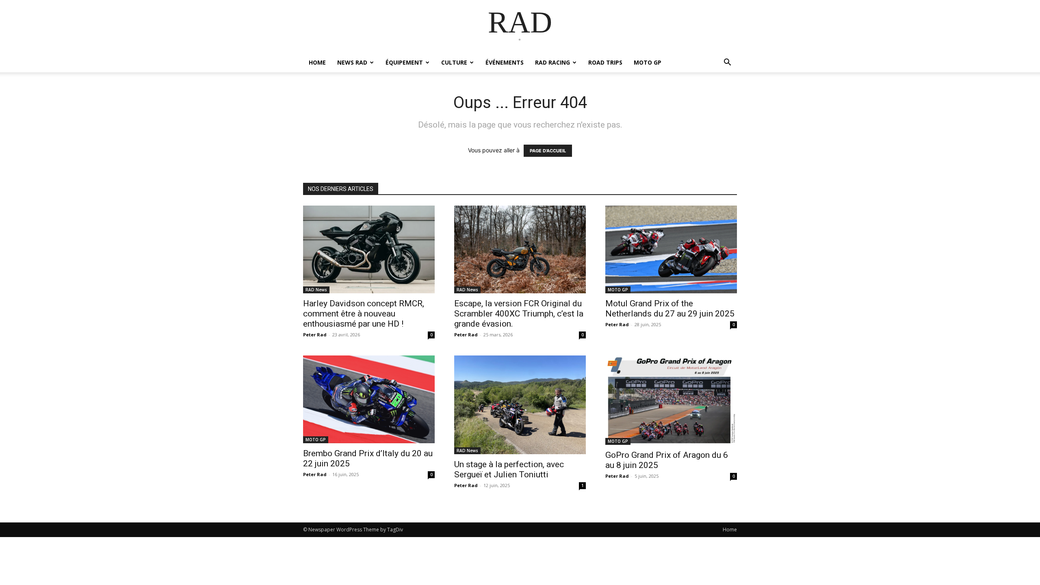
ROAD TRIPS (605, 62)
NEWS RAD (352, 62)
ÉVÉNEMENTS (504, 62)
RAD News (316, 289)
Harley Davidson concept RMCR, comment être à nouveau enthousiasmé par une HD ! (363, 314)
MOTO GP (647, 62)
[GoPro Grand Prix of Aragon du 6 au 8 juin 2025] (671, 400)
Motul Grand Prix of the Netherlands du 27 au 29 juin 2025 (669, 308)
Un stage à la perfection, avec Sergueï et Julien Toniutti (509, 469)
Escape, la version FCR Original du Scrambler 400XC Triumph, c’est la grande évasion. (518, 314)
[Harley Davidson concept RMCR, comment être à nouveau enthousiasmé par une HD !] (369, 249)
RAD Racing (552, 62)
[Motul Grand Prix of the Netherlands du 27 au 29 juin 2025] (671, 249)
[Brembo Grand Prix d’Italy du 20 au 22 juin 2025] (369, 399)
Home (730, 529)
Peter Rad (315, 335)
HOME (317, 62)
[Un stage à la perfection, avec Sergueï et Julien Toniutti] (520, 404)
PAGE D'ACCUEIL (548, 151)
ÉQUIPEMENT (404, 62)
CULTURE (454, 62)
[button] (727, 63)
